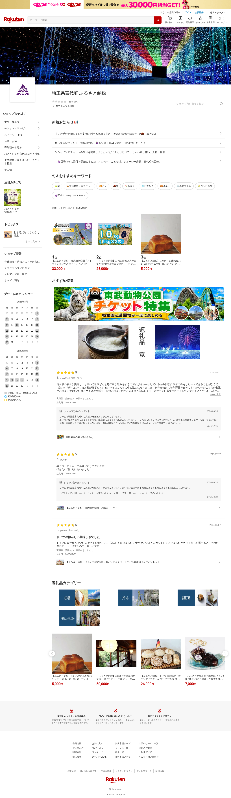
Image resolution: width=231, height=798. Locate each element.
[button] (218, 12)
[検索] (158, 20)
